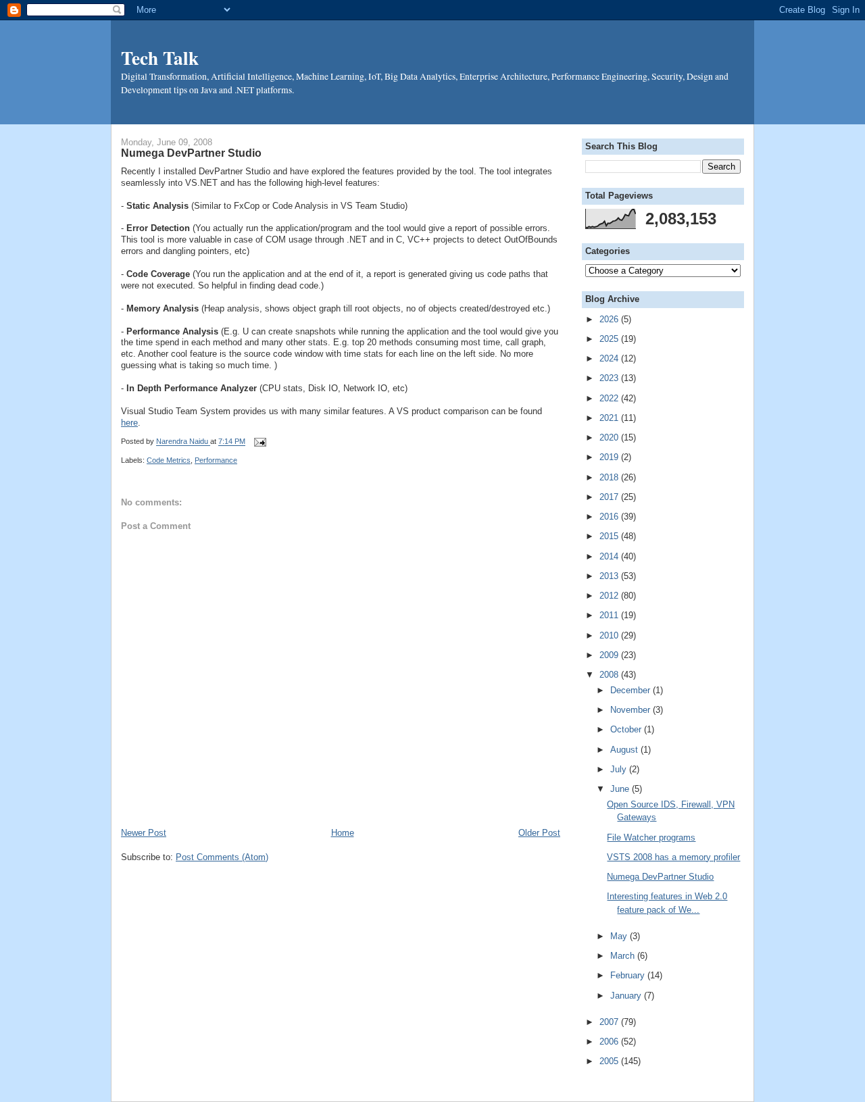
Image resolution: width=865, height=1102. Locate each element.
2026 (610, 319)
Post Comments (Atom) (222, 857)
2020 (610, 437)
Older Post (539, 833)
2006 (610, 1041)
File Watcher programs (651, 837)
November (631, 710)
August (625, 750)
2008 (610, 675)
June (621, 789)
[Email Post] (258, 442)
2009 (610, 655)
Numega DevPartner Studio (660, 877)
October (627, 729)
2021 (610, 418)
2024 (610, 358)
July (619, 769)
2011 (610, 615)
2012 (610, 596)
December (631, 690)
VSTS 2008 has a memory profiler (673, 857)
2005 (610, 1061)
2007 (610, 1022)
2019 (610, 457)
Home (342, 833)
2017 (610, 497)
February (628, 975)
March (623, 956)
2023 (610, 378)
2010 (610, 635)
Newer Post (143, 833)
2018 (610, 477)
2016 (610, 516)
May (620, 936)
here (129, 423)
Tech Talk (160, 57)
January (627, 996)
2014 (610, 556)
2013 (610, 576)
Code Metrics (169, 460)
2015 (610, 536)
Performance (216, 460)
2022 (610, 398)
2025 (610, 339)
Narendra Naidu (183, 442)
